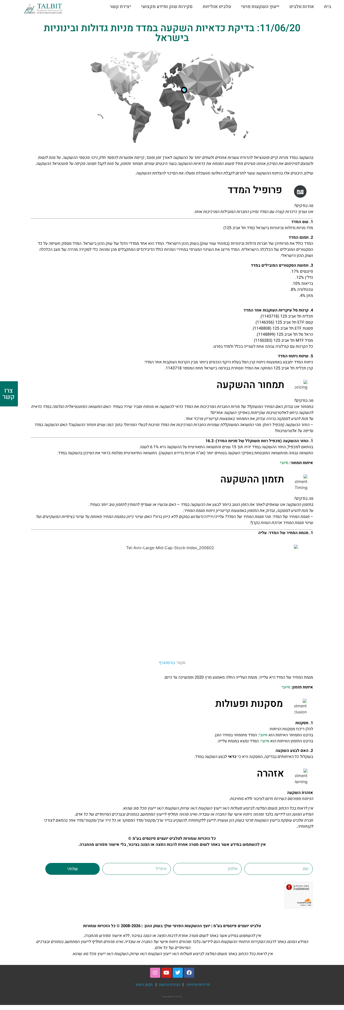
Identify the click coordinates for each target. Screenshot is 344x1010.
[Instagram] (155, 973)
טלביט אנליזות (217, 6)
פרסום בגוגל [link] (168, 996)
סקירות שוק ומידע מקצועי (167, 6)
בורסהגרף (167, 663)
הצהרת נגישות (170, 984)
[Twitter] (178, 973)
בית (327, 6)
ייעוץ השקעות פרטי (260, 6)
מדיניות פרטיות (198, 984)
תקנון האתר (144, 984)
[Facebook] (189, 973)
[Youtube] (166, 973)
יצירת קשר (120, 6)
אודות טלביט (301, 6)
